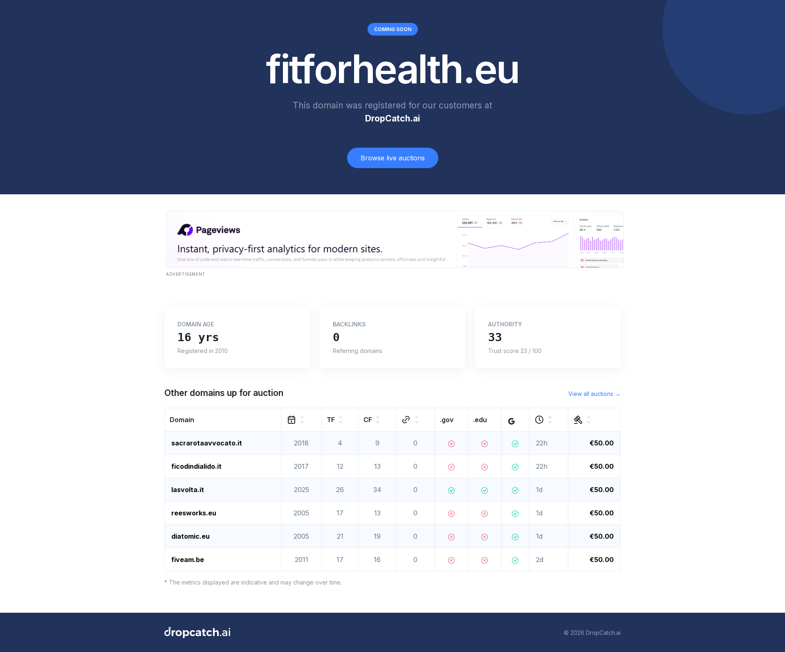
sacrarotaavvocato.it (206, 443)
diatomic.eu (190, 536)
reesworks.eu (193, 513)
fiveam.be (187, 559)
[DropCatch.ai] (197, 632)
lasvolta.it (187, 490)
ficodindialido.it (196, 466)
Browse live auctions (393, 158)
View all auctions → (594, 393)
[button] (223, 420)
